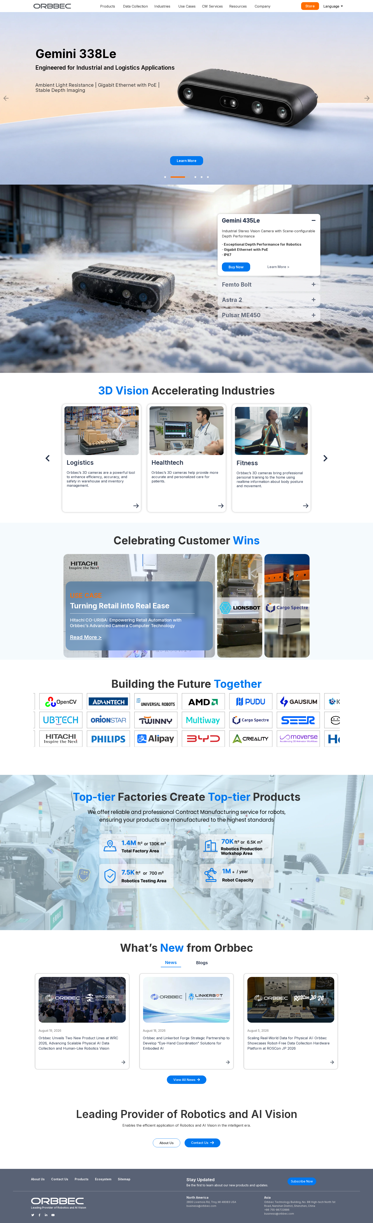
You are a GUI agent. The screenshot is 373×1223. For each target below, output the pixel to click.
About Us (38, 1179)
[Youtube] (53, 1215)
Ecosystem (103, 1179)
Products (82, 1179)
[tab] (171, 961)
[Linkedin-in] (46, 1215)
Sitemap (124, 1179)
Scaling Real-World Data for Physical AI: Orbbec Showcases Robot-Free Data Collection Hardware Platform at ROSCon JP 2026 (80, 1043)
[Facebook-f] (39, 1215)
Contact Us (59, 1179)
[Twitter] (32, 1215)
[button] (6, 98)
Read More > (86, 637)
